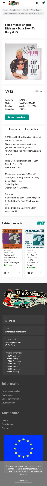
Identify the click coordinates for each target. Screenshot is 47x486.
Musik (26, 10)
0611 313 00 (10, 321)
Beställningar (7, 424)
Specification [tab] (31, 129)
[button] (18, 273)
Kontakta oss (7, 395)
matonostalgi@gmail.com (15, 332)
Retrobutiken (15, 10)
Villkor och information (12, 399)
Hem (5, 10)
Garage (5, 420)
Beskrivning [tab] (14, 129)
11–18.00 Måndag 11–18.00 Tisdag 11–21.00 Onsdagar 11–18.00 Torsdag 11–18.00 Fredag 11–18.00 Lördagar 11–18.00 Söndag (13, 364)
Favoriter (6, 428)
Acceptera (23, 480)
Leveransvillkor (8, 403)
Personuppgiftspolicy (11, 391)
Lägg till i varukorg (16, 117)
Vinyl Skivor (36, 10)
